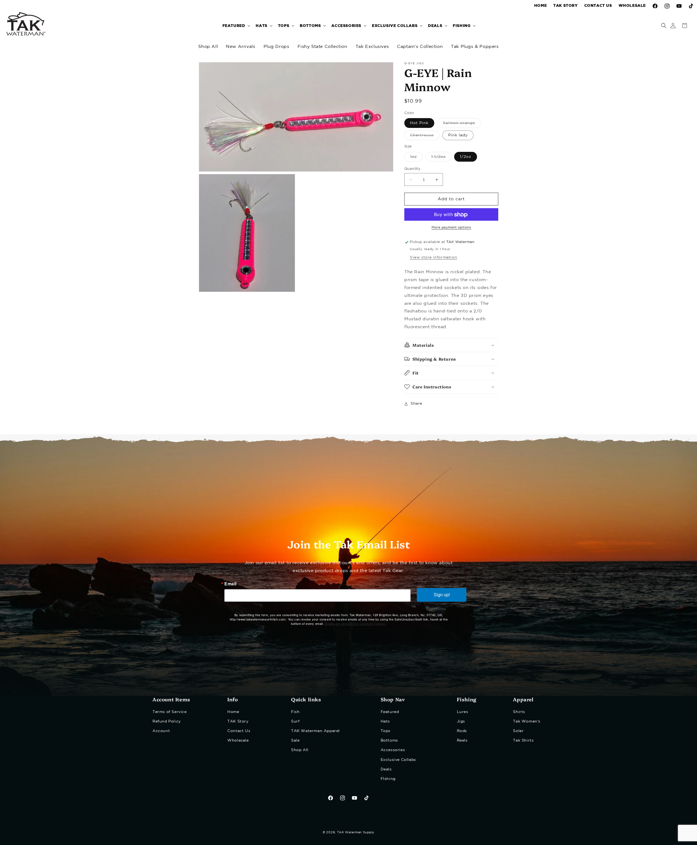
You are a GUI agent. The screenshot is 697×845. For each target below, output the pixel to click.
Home (233, 711)
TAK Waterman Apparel (315, 730)
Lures (462, 711)
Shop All (208, 47)
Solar (518, 730)
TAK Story (237, 721)
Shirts (519, 711)
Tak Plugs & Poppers (475, 47)
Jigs (461, 721)
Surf (295, 721)
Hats (385, 721)
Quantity (412, 168)
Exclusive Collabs (398, 759)
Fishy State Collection (322, 47)
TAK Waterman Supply (355, 832)
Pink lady (458, 135)
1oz (416, 158)
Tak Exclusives (372, 47)
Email (230, 584)
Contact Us (238, 730)
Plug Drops (276, 47)
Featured (390, 711)
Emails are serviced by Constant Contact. (355, 623)
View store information (433, 257)
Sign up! (442, 594)
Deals (386, 769)
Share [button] (416, 403)
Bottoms (389, 740)
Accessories (393, 750)
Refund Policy (166, 721)
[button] (236, 25)
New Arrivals (240, 47)
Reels (462, 740)
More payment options (451, 227)
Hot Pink (419, 123)
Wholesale (238, 740)
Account (161, 730)
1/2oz (465, 156)
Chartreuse (424, 137)
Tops (385, 730)
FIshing (388, 778)
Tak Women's (526, 721)
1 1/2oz (441, 158)
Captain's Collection (420, 47)
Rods (462, 730)
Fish (295, 711)
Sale (295, 740)
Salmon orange (462, 124)
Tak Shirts (523, 740)
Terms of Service (169, 711)
